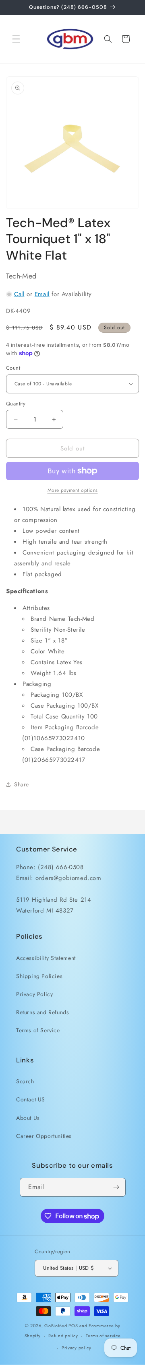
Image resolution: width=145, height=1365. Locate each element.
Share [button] (21, 784)
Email (42, 294)
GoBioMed (55, 1325)
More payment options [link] (73, 490)
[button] (16, 39)
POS (73, 1325)
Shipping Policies (39, 976)
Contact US (30, 1099)
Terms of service (103, 1335)
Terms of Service (38, 1030)
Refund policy (63, 1335)
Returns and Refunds (42, 1012)
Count (13, 368)
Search (25, 1081)
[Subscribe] (116, 1187)
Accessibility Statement (46, 958)
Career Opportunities (44, 1136)
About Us (28, 1118)
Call (19, 294)
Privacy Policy (34, 994)
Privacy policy (76, 1348)
